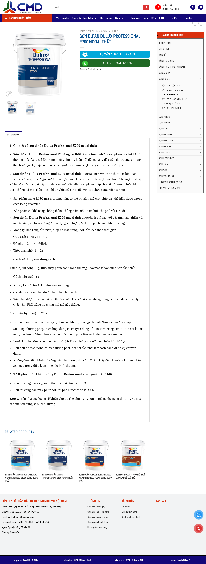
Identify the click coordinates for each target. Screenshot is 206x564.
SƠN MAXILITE (165, 134)
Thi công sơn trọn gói (170, 182)
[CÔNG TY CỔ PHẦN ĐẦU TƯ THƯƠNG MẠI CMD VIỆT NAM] (24, 7)
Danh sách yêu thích (131, 517)
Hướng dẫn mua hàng (97, 527)
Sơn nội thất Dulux (171, 108)
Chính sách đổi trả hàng (98, 511)
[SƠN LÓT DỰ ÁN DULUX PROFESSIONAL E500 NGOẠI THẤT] (59, 455)
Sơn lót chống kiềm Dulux (174, 99)
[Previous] (10, 63)
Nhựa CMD (164, 49)
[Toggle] (200, 67)
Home (82, 31)
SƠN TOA (163, 170)
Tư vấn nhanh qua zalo (117, 54)
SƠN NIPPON (165, 146)
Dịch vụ (119, 18)
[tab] (13, 134)
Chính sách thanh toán (97, 522)
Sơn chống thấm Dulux (173, 90)
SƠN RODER (164, 152)
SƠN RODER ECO (166, 158)
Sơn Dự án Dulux (170, 94)
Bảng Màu (135, 18)
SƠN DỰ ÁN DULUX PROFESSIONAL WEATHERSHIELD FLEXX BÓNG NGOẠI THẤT (95, 477)
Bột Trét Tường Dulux (172, 85)
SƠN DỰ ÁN (157, 18)
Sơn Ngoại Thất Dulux (172, 103)
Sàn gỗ (162, 55)
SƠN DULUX (164, 78)
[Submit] (146, 7)
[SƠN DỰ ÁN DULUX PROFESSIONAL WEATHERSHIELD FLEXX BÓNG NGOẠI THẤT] (95, 455)
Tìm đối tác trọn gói (169, 188)
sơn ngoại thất (93, 374)
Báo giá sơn (106, 18)
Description (13, 134)
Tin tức (174, 18)
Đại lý (145, 18)
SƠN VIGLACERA (166, 176)
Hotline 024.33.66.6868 (117, 63)
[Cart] (200, 7)
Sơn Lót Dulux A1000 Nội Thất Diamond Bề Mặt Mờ (131, 476)
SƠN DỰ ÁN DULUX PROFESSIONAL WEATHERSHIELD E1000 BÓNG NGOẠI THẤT (21, 477)
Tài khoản (126, 506)
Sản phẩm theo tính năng (84, 18)
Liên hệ (188, 18)
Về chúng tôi (62, 18)
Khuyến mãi (165, 43)
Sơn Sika (163, 164)
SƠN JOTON (164, 116)
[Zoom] (9, 94)
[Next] (69, 63)
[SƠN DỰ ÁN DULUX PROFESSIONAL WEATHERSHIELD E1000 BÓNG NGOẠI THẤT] (22, 455)
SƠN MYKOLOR (166, 140)
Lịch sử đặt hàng (129, 511)
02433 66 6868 (171, 9)
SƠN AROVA (164, 72)
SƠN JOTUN (164, 122)
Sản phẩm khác (167, 61)
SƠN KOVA (164, 128)
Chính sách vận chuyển (97, 517)
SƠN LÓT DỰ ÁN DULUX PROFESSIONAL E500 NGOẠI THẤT (57, 476)
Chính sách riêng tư (96, 506)
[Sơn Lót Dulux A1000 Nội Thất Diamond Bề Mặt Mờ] (133, 455)
